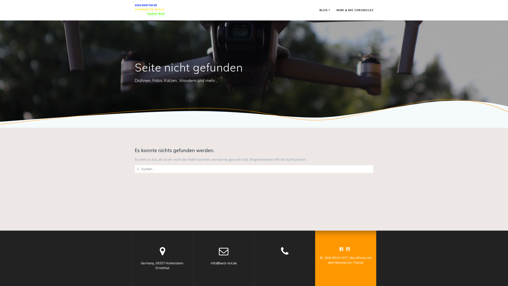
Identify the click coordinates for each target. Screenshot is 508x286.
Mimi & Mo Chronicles (355, 10)
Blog (323, 10)
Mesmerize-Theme (349, 262)
